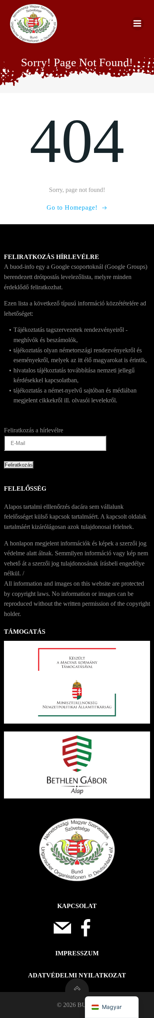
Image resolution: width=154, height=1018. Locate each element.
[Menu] (137, 23)
